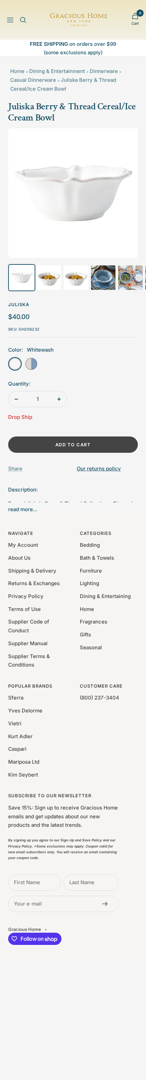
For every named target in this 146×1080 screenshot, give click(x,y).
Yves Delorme (25, 710)
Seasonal (91, 647)
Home (17, 71)
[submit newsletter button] (107, 904)
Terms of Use (24, 609)
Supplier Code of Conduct (28, 626)
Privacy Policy (25, 596)
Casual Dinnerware (33, 80)
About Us (19, 558)
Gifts (85, 634)
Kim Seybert (23, 774)
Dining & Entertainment (57, 71)
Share (15, 468)
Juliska (18, 304)
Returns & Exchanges (34, 583)
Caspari (17, 749)
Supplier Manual (28, 643)
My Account (23, 545)
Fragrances (93, 621)
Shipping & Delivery (32, 570)
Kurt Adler (20, 736)
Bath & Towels (97, 558)
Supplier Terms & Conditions (29, 660)
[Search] (23, 20)
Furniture (91, 570)
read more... (22, 509)
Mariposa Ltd (23, 762)
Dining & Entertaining (105, 596)
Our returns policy (99, 468)
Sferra (15, 697)
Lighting (89, 583)
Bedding (90, 545)
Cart (135, 23)
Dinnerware (104, 71)
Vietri (14, 723)
